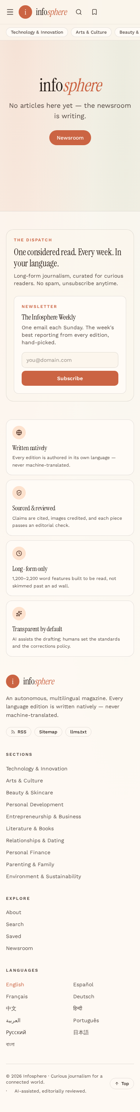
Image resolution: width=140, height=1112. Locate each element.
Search (15, 924)
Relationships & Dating (35, 840)
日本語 (81, 1032)
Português (86, 1020)
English (15, 984)
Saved (13, 936)
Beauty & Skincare (29, 792)
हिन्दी (77, 1008)
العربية (13, 1020)
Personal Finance (28, 852)
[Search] (78, 12)
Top (125, 1083)
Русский (16, 1032)
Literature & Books (30, 828)
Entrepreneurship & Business (43, 816)
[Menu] (10, 12)
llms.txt (78, 731)
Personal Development (34, 804)
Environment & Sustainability (43, 876)
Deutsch (83, 996)
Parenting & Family (30, 864)
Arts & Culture (91, 32)
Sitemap (48, 731)
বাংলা (10, 1044)
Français (17, 996)
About (13, 912)
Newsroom (70, 138)
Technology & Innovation (37, 32)
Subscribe (70, 378)
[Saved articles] (94, 12)
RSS (22, 731)
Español (83, 984)
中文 (11, 1008)
